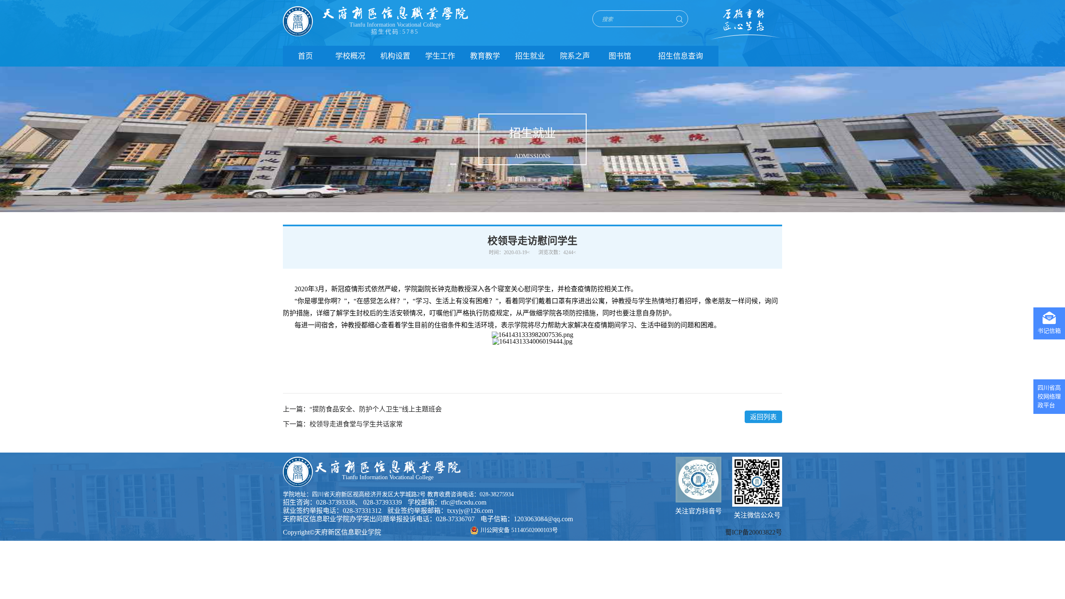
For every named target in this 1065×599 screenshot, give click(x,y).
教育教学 (485, 56)
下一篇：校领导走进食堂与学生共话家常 (343, 424)
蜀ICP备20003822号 (753, 532)
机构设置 (395, 56)
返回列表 (763, 417)
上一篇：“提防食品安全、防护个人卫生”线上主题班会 (362, 409)
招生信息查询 (680, 56)
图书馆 (620, 56)
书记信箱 (1049, 331)
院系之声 (575, 56)
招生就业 (530, 56)
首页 (305, 56)
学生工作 (440, 56)
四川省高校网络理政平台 (1049, 396)
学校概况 (350, 56)
